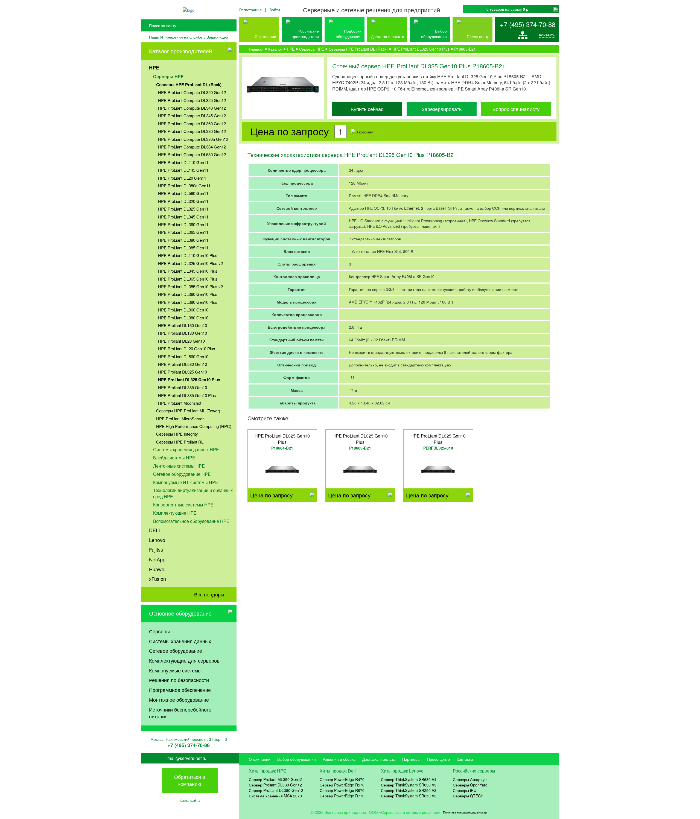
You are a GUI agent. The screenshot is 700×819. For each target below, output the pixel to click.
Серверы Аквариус (469, 779)
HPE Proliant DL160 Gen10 (182, 325)
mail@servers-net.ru (186, 758)
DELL (155, 530)
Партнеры (411, 759)
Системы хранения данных (180, 641)
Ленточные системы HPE (179, 466)
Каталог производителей (180, 51)
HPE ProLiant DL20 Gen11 (182, 178)
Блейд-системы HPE (174, 457)
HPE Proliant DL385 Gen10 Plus (187, 395)
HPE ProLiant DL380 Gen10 (183, 317)
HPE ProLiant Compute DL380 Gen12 (192, 131)
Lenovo (157, 539)
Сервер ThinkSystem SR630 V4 (408, 779)
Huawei (157, 569)
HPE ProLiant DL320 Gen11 (183, 201)
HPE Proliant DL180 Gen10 (182, 333)
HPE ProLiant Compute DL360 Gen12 (192, 123)
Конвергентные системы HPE (183, 505)
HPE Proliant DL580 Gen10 (182, 364)
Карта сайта (190, 800)
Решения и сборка (339, 759)
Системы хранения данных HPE (186, 449)
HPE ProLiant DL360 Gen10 (183, 310)
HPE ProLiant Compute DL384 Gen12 (192, 147)
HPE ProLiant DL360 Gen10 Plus (187, 294)
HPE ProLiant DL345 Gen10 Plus (187, 271)
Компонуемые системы (175, 670)
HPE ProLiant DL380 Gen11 (183, 240)
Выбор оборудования (434, 33)
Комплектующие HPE (175, 513)
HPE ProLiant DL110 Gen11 (183, 162)
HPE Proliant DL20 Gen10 (181, 341)
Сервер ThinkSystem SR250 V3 (408, 790)
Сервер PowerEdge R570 (342, 785)
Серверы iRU (464, 790)
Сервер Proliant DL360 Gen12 (275, 785)
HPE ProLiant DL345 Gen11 (183, 217)
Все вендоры (209, 594)
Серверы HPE (168, 76)
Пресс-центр (438, 759)
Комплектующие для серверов (184, 660)
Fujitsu (156, 549)
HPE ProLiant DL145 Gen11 (183, 170)
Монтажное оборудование (179, 699)
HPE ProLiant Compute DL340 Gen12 (192, 108)
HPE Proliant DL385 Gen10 (182, 387)
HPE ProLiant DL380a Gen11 (184, 185)
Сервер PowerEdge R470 (342, 779)
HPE (154, 67)
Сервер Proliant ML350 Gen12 (275, 779)
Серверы (159, 631)
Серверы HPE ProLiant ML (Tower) (188, 410)
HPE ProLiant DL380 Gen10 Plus (187, 302)
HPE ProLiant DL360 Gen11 (183, 224)
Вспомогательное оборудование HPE (191, 521)
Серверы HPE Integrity (177, 434)
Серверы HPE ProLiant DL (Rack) (188, 84)
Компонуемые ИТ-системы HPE (185, 482)
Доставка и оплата (387, 36)
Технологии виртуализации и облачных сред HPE (193, 493)
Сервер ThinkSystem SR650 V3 (408, 795)
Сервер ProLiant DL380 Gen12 (276, 790)
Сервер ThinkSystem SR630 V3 (408, 785)
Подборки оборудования (348, 33)
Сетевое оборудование (175, 650)
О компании (265, 36)
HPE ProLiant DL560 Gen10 (183, 356)
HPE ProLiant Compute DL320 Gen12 (192, 92)
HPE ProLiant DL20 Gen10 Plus (186, 348)
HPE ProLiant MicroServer (180, 418)
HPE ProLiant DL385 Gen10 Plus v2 (190, 286)
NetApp (157, 559)
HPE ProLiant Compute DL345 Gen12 (192, 115)
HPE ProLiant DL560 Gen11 (183, 193)
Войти (274, 9)
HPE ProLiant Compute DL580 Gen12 (192, 154)
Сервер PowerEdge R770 (342, 795)
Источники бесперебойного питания (180, 713)
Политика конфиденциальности (465, 812)
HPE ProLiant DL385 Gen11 (183, 247)
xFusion (157, 578)
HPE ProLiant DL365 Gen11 (183, 232)
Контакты (547, 34)
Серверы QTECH (468, 795)
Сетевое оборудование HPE (182, 474)
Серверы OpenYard (470, 785)
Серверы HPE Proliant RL (179, 442)
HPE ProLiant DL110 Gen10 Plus (187, 255)
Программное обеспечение (180, 689)
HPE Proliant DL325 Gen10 (182, 372)
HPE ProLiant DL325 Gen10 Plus (189, 380)
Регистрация (250, 9)
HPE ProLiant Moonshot (179, 403)
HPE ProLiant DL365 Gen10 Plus (187, 279)
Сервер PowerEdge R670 (342, 790)
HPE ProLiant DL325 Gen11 (183, 209)
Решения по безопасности (179, 679)
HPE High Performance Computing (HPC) (193, 426)
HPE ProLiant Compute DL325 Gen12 (192, 100)
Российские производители (305, 33)
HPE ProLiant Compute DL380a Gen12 (193, 139)
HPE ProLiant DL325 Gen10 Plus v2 (190, 263)
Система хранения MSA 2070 (275, 795)
